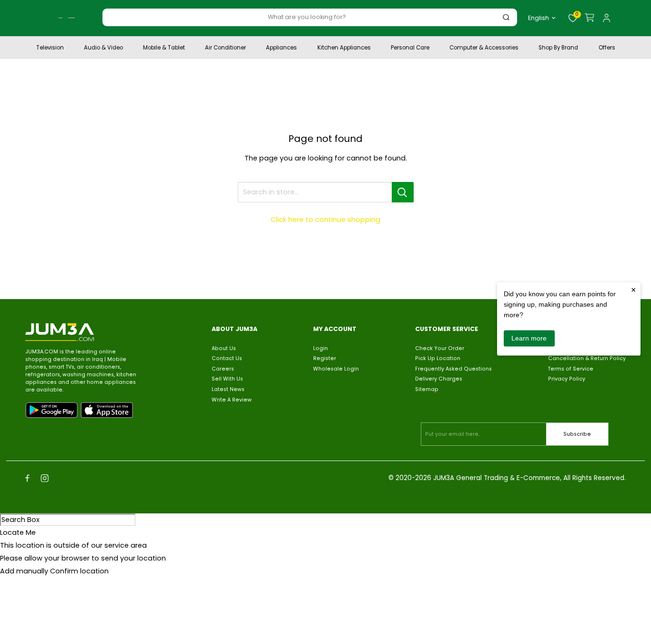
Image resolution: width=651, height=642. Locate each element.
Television (50, 48)
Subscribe (577, 434)
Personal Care (410, 48)
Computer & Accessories (484, 48)
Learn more (529, 338)
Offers (607, 48)
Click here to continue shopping (325, 219)
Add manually (24, 571)
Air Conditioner (225, 48)
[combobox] (307, 17)
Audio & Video (103, 48)
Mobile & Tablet (164, 48)
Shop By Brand (558, 48)
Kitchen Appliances (344, 48)
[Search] (506, 17)
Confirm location (79, 571)
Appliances (281, 48)
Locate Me (18, 532)
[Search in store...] (403, 192)
